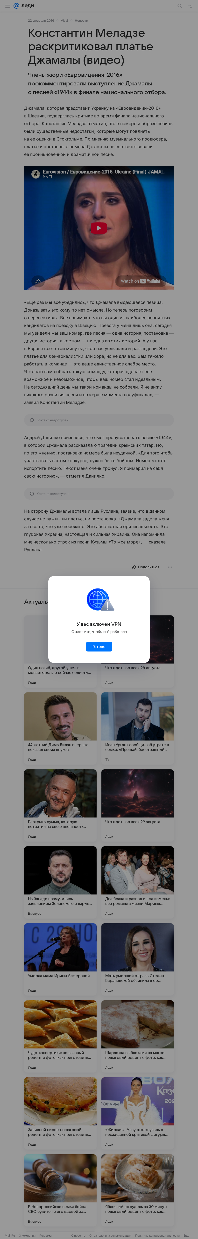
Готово (99, 647)
